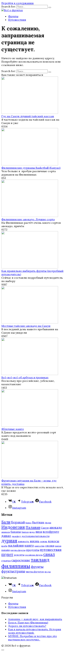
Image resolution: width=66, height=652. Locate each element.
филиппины (15, 566)
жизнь (34, 541)
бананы (15, 531)
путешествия (50, 550)
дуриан (9, 540)
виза (39, 532)
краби (4, 546)
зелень (43, 541)
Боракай (18, 522)
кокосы (53, 541)
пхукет (7, 554)
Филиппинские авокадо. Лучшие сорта (28, 219)
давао (6, 536)
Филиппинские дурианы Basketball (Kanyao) (30, 167)
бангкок (25, 532)
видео (32, 532)
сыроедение (20, 560)
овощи (49, 545)
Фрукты (13, 16)
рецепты (19, 554)
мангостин (40, 546)
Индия (48, 522)
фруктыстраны (13, 571)
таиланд (40, 560)
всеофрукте (51, 532)
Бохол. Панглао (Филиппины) (28, 622)
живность (23, 541)
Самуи (45, 527)
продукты (32, 550)
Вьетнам (38, 522)
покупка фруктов (17, 550)
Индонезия (13, 527)
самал (49, 554)
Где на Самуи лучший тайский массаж (27, 116)
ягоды (48, 571)
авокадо (55, 527)
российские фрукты (34, 555)
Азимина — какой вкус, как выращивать (35, 619)
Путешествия (17, 19)
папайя (5, 550)
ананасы (5, 532)
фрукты (37, 566)
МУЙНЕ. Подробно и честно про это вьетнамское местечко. (32, 637)
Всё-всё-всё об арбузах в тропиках (24, 377)
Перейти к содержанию (17, 3)
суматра (6, 560)
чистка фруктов (35, 571)
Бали (5, 522)
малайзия (16, 545)
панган (58, 546)
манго (29, 545)
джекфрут (16, 536)
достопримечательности (35, 536)
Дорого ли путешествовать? (27, 626)
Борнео (28, 523)
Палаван (33, 527)
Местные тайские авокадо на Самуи (25, 326)
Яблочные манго (12, 429)
